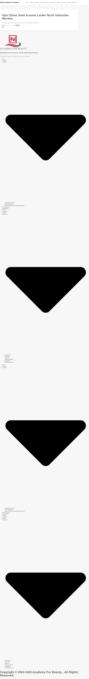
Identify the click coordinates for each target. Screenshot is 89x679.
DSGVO (58, 2)
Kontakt (68, 2)
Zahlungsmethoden (9, 359)
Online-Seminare (44, 2)
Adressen (7, 357)
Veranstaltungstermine (9, 202)
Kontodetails (7, 360)
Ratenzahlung (52, 2)
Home (27, 2)
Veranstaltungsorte (9, 204)
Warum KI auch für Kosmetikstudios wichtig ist (15, 205)
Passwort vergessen (9, 362)
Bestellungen (8, 354)
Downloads (7, 356)
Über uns (31, 2)
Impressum (63, 2)
